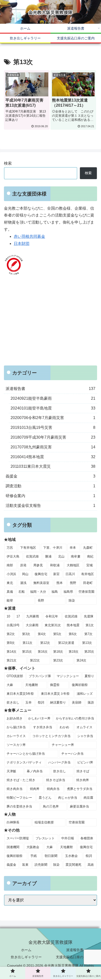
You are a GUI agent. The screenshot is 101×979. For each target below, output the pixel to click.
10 (8, 616)
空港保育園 (86, 591)
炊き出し (13, 702)
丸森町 (88, 547)
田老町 (88, 583)
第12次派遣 (66, 643)
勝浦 (48, 556)
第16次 (43, 651)
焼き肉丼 (82, 780)
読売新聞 (41, 864)
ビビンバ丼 (85, 762)
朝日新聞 (51, 856)
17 (18, 616)
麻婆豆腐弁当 (79, 806)
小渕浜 (11, 574)
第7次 (88, 634)
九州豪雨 (32, 616)
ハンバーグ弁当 (59, 762)
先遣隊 (88, 616)
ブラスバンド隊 (40, 676)
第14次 (11, 651)
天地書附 (31, 685)
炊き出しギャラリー (26, 957)
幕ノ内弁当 (35, 771)
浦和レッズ (85, 693)
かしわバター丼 (39, 718)
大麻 (10, 685)
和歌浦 (55, 565)
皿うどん (45, 797)
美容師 (76, 702)
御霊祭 (55, 685)
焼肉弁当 (53, 789)
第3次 (26, 634)
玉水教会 (71, 856)
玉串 (28, 702)
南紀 (90, 556)
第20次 (89, 651)
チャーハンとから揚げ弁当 (26, 753)
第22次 (35, 660)
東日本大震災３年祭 (55, 693)
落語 (91, 702)
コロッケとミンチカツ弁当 (51, 736)
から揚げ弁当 (16, 727)
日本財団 (21, 243)
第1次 (90, 625)
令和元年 (51, 616)
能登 (10, 600)
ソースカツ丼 (16, 745)
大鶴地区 (73, 565)
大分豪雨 (32, 625)
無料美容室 (41, 583)
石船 (21, 591)
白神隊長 (13, 822)
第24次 (81, 660)
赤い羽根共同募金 (29, 236)
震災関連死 (73, 864)
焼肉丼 (34, 789)
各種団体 (86, 838)
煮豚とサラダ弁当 (79, 789)
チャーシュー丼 (63, 745)
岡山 (25, 574)
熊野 (73, 583)
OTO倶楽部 (15, 676)
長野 (41, 600)
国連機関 (13, 847)
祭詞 (41, 702)
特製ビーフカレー (19, 797)
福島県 (68, 591)
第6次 (73, 634)
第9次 (11, 643)
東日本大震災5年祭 (20, 693)
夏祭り (89, 676)
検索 (8, 163)
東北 (10, 583)
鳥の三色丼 (51, 806)
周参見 (38, 565)
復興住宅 (41, 574)
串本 (73, 547)
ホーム (26, 950)
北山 (61, 556)
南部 (10, 565)
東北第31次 (53, 625)
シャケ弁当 (85, 736)
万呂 (10, 547)
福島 (54, 591)
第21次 (11, 660)
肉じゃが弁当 (67, 797)
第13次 (87, 643)
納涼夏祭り (58, 702)
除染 (72, 600)
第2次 (11, 634)
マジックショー (68, 676)
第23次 (58, 660)
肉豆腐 (88, 797)
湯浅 (23, 583)
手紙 (33, 856)
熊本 (59, 583)
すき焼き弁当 (42, 727)
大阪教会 (32, 847)
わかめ (64, 727)
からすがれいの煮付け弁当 (75, 718)
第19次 (73, 651)
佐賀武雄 (32, 556)
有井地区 (87, 574)
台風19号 (13, 625)
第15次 (27, 651)
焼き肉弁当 (15, 789)
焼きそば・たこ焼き (21, 780)
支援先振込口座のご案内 (75, 957)
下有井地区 (28, 547)
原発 (23, 565)
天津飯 (11, 771)
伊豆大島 (13, 556)
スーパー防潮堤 (18, 838)
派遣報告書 (74, 950)
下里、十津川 (52, 547)
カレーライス (16, 736)
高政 (91, 864)
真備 (10, 591)
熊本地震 (73, 625)
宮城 (89, 565)
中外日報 (67, 838)
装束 (25, 864)
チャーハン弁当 (72, 753)
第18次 (58, 651)
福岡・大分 (38, 591)
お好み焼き (15, 718)
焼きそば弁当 (55, 780)
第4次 (42, 634)
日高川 (70, 574)
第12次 (45, 643)
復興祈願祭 (80, 685)
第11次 (27, 643)
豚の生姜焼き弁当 (19, 806)
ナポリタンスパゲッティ (24, 762)
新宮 (56, 574)
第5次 (57, 634)
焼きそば (82, 771)
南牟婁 (75, 556)
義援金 (11, 864)
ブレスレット (45, 838)
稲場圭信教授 (44, 822)
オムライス (84, 727)
